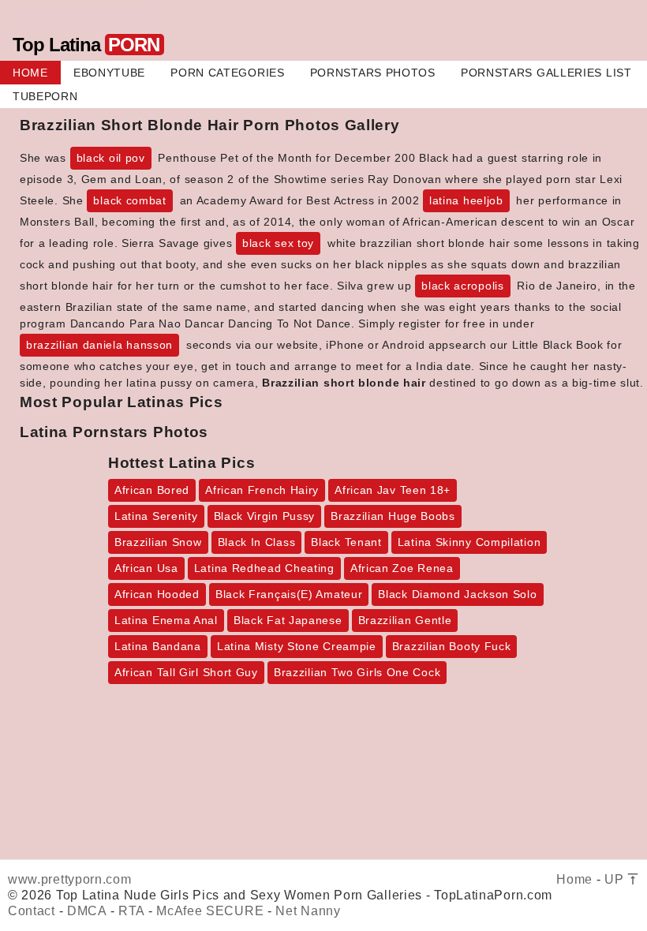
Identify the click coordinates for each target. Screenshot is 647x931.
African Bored (151, 490)
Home (574, 879)
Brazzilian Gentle (405, 620)
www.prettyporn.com (70, 879)
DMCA (87, 911)
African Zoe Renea (402, 568)
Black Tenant (346, 542)
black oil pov (111, 157)
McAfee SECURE (210, 911)
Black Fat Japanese (288, 620)
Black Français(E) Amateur (289, 594)
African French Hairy (262, 490)
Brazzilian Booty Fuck (451, 646)
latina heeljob (466, 200)
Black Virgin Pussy (265, 516)
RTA (131, 911)
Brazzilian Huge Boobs (393, 516)
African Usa (146, 568)
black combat (129, 200)
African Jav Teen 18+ (393, 490)
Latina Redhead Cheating (264, 568)
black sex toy (278, 243)
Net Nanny (307, 911)
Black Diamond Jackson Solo (457, 594)
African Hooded (157, 594)
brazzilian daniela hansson (99, 344)
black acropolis (462, 285)
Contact (31, 911)
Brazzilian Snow (158, 542)
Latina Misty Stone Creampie (296, 646)
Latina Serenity (156, 516)
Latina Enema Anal (166, 620)
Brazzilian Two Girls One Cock (357, 672)
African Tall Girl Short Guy (186, 672)
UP (615, 879)
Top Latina (86, 44)
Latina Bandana (157, 646)
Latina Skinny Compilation (469, 542)
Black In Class (257, 542)
